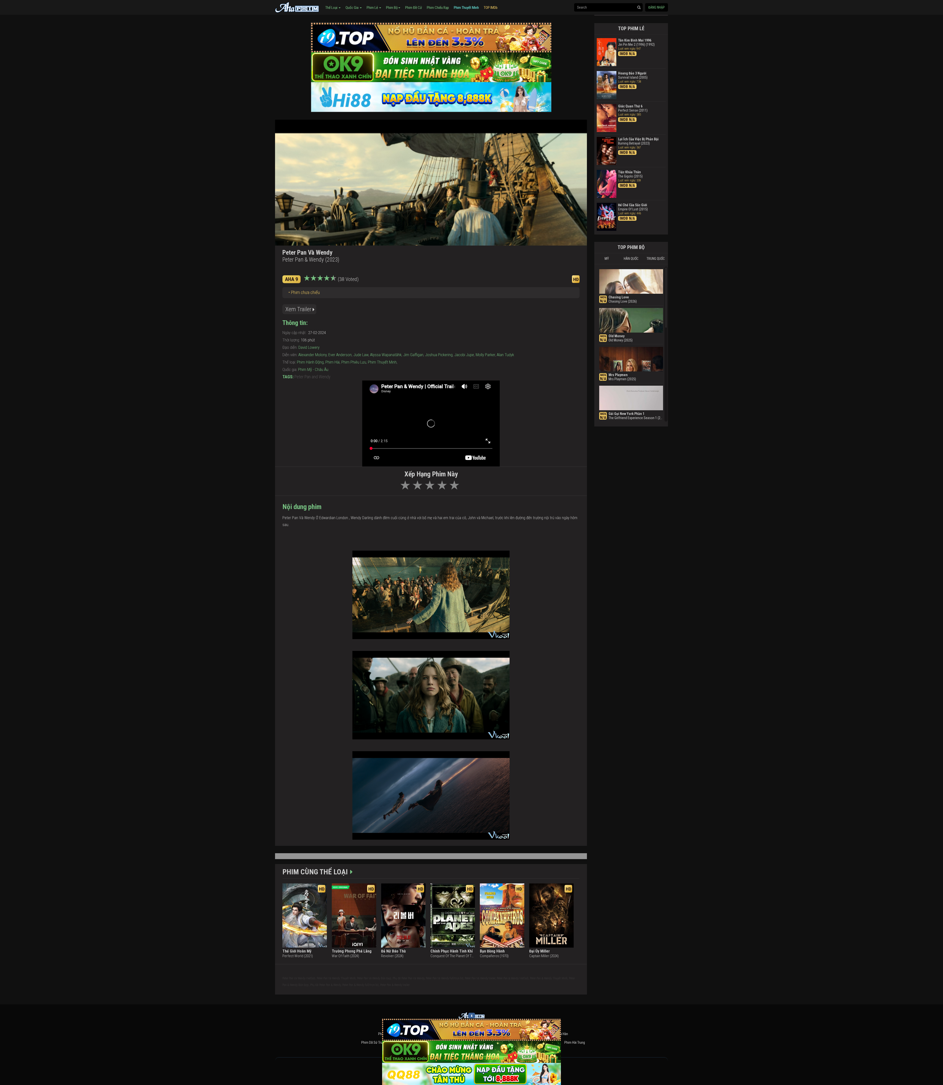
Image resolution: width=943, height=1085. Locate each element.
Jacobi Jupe (464, 354)
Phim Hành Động (310, 362)
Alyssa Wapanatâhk (386, 354)
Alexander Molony (312, 354)
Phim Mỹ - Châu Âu (313, 369)
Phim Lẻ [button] (373, 7)
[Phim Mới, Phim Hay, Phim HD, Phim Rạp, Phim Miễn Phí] (297, 6)
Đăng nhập (656, 7)
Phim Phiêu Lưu (353, 362)
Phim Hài (332, 362)
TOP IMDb (491, 7)
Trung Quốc (656, 259)
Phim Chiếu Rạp (438, 7)
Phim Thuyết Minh (466, 7)
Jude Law (360, 354)
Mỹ (607, 259)
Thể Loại (331, 7)
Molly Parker (485, 354)
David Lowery (308, 347)
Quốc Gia (352, 7)
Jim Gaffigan (413, 354)
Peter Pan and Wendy (312, 376)
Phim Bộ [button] (392, 7)
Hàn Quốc (631, 259)
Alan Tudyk (505, 354)
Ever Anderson (340, 354)
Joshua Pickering (439, 354)
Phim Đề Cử (413, 7)
